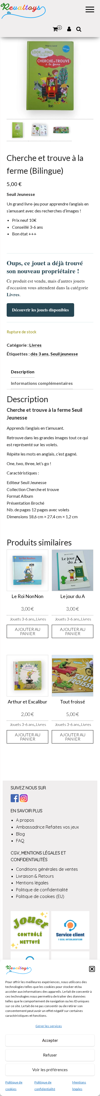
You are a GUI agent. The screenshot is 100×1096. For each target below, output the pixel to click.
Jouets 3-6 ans (22, 619)
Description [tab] (22, 371)
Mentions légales (32, 882)
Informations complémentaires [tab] (42, 383)
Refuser (50, 1055)
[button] (92, 969)
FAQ (20, 840)
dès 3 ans (39, 353)
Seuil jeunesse (64, 353)
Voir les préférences (50, 1069)
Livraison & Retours (35, 876)
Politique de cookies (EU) (40, 896)
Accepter (50, 1040)
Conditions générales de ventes (47, 869)
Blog (20, 834)
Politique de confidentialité (42, 889)
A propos (25, 820)
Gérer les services (48, 1026)
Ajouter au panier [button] (27, 631)
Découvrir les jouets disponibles (40, 310)
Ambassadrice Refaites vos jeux (47, 827)
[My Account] (69, 29)
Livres (35, 344)
